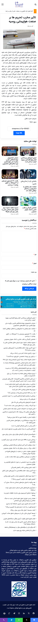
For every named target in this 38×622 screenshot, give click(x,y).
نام (35, 255)
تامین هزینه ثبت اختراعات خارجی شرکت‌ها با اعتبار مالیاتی (19, 409)
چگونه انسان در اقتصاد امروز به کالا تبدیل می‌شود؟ (21, 417)
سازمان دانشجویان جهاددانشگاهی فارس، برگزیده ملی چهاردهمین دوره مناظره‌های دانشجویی (10, 161)
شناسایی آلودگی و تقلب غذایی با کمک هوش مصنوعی (29, 210)
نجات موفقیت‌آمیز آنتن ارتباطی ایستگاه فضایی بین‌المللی (19, 445)
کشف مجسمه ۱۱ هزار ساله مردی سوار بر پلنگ (22, 510)
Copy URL (19, 133)
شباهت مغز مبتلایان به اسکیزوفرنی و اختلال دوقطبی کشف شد (28, 186)
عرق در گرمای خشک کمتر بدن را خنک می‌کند (22, 353)
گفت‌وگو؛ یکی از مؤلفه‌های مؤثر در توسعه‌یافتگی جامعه (20, 527)
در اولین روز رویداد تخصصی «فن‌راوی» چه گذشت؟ (20, 356)
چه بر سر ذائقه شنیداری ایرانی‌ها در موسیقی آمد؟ (21, 393)
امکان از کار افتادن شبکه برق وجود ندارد (24, 530)
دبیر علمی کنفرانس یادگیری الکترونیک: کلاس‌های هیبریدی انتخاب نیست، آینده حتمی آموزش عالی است (18, 380)
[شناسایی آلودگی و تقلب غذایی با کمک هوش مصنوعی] (28, 201)
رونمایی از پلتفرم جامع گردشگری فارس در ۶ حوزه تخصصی (18, 396)
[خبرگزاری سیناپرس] (19, 4)
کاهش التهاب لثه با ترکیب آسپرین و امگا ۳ (23, 479)
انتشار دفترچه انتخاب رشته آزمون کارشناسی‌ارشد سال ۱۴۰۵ (19, 360)
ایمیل (34, 263)
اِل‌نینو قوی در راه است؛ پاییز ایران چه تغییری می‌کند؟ (20, 507)
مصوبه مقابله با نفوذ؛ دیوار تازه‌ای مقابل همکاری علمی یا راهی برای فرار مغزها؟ (10, 210)
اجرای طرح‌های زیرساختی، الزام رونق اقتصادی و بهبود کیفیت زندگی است (28, 160)
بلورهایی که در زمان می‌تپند (27, 399)
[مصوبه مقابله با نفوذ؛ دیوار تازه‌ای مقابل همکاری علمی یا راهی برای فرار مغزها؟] (10, 201)
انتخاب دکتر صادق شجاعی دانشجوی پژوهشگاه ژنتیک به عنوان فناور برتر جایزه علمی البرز (19, 364)
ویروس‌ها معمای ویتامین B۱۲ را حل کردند (23, 390)
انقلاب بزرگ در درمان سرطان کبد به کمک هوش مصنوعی (19, 448)
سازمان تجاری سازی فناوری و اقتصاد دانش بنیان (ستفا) (21, 552)
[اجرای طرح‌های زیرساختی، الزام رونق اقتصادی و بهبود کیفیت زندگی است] (28, 151)
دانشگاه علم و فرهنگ (30, 555)
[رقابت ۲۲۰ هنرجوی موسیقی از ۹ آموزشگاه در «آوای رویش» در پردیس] (10, 174)
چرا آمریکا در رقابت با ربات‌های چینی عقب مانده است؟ (19, 405)
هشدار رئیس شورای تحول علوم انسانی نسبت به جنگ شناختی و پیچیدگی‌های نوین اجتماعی (19, 499)
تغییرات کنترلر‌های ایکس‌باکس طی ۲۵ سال (23, 402)
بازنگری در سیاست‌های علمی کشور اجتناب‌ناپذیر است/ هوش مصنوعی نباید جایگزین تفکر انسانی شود (20, 385)
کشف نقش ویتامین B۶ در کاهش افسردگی (23, 467)
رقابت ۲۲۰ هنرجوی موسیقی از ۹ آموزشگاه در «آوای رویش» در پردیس (10, 183)
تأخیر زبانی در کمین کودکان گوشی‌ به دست (23, 426)
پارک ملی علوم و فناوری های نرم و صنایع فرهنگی (23, 550)
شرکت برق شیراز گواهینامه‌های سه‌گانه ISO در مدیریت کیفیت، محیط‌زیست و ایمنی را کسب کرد (20, 369)
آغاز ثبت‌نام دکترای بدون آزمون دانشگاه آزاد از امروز (20, 504)
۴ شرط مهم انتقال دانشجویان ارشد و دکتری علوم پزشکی (19, 476)
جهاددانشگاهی (32, 548)
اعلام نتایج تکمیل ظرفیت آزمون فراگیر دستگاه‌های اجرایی (19, 519)
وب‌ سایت (33, 272)
